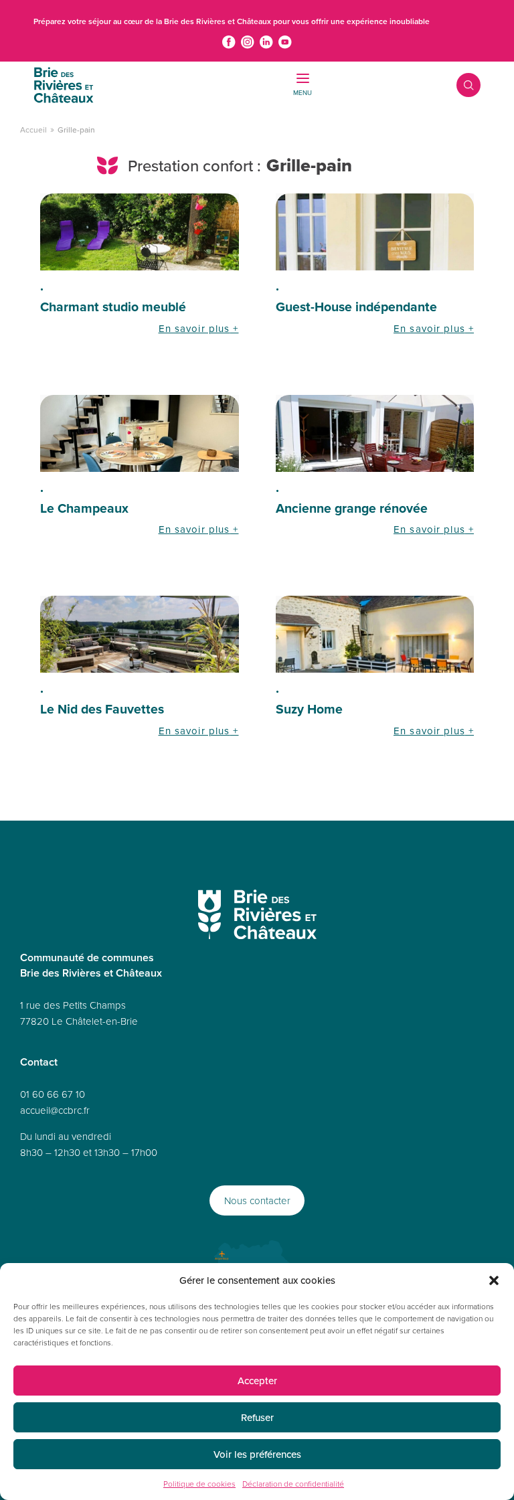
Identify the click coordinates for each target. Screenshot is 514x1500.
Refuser (257, 1417)
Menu (302, 92)
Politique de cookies (199, 1483)
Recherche (459, 85)
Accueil (33, 129)
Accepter (257, 1380)
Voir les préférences (257, 1454)
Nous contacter (257, 1200)
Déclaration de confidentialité (293, 1483)
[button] (494, 1280)
